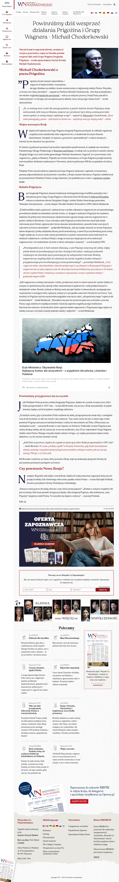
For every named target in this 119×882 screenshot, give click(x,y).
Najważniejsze (7, 6)
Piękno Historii (54, 13)
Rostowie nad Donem (63, 150)
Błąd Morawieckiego (69, 638)
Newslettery (7, 23)
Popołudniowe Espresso (77, 830)
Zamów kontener (49, 841)
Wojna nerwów (67, 749)
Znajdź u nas (7, 48)
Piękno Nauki (44, 13)
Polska (18, 12)
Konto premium (7, 64)
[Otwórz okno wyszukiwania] (114, 5)
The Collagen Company (52, 844)
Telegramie (88, 115)
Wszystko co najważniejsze (74, 877)
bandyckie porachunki (49, 95)
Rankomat (47, 830)
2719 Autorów (7, 14)
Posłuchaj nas (7, 31)
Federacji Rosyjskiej (99, 196)
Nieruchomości (49, 837)
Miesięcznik (34, 12)
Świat (25, 12)
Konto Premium (94, 4)
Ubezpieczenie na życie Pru (53, 848)
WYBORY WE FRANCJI (78, 13)
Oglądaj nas (7, 39)
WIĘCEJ (96, 857)
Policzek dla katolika (39, 638)
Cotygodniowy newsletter (78, 826)
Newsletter (107, 4)
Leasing (46, 834)
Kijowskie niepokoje (69, 668)
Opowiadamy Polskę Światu (79, 834)
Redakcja (7, 56)
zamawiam (98, 685)
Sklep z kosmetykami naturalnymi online (51, 852)
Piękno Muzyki (65, 13)
